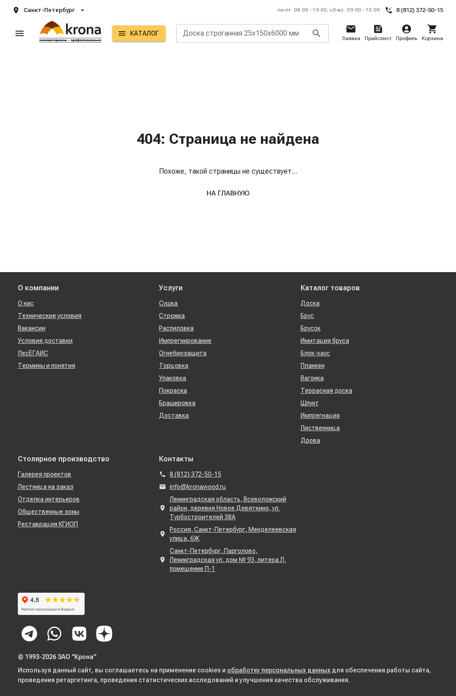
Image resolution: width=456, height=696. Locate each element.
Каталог (144, 33)
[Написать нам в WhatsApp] (54, 633)
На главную (228, 193)
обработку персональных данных (278, 670)
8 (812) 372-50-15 (419, 10)
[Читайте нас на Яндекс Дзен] (104, 633)
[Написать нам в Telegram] (29, 633)
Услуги (171, 288)
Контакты (176, 459)
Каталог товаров (330, 288)
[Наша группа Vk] (79, 633)
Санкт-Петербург (49, 10)
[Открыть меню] (19, 33)
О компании (38, 288)
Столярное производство (64, 459)
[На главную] (70, 33)
